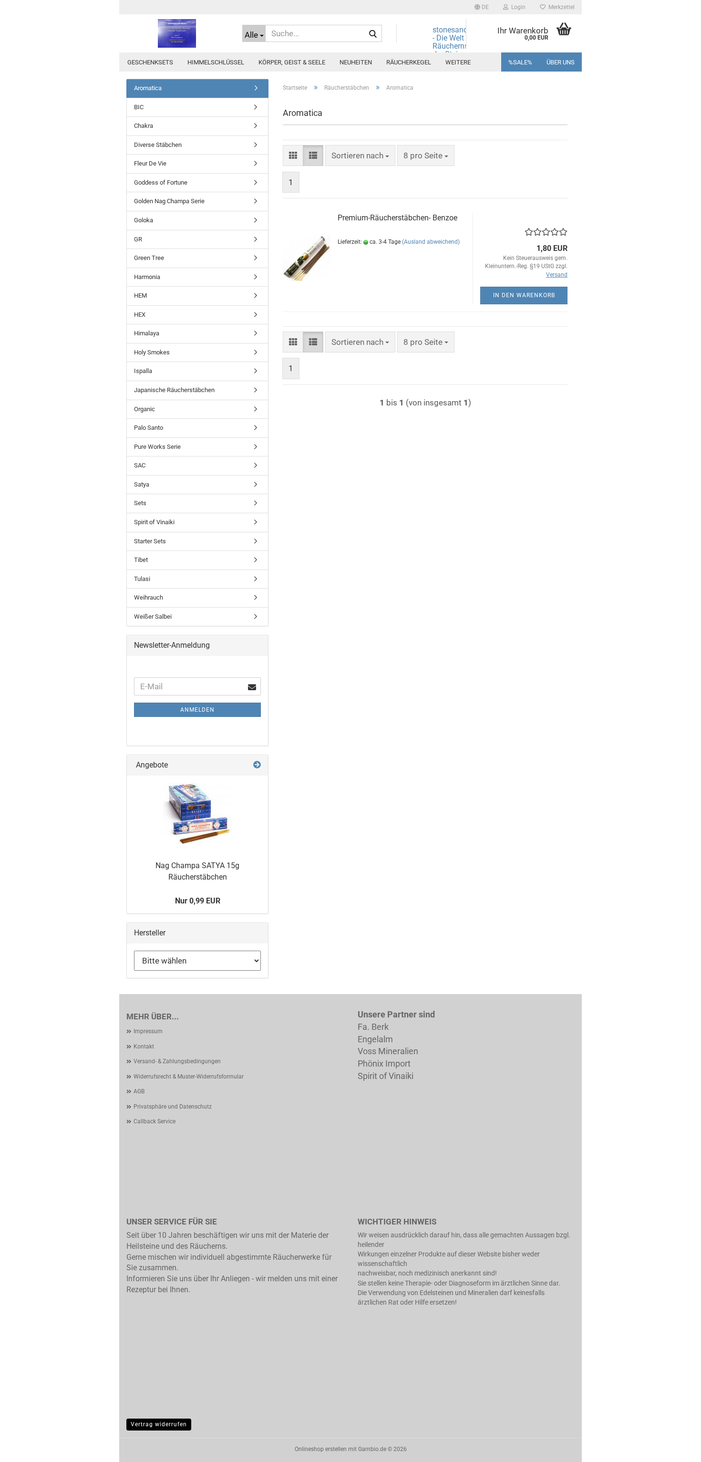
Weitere (458, 62)
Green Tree (149, 257)
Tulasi (142, 578)
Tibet (141, 559)
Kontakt (144, 1046)
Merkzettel (560, 7)
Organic (144, 409)
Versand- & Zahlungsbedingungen (177, 1061)
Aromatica (148, 88)
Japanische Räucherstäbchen (174, 390)
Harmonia (147, 276)
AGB (139, 1091)
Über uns (560, 62)
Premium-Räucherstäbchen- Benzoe (397, 217)
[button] (481, 7)
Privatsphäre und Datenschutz (173, 1106)
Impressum (148, 1031)
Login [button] (517, 7)
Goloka (143, 220)
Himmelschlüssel (215, 62)
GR (138, 239)
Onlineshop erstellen (321, 1449)
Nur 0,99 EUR (197, 900)
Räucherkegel (408, 62)
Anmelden (197, 709)
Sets (140, 503)
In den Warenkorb (524, 295)
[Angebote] (257, 765)
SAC (139, 465)
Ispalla (143, 370)
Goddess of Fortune (160, 182)
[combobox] (360, 155)
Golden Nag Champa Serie (169, 201)
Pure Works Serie (157, 446)
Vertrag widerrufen (159, 1424)
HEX (139, 314)
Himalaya (146, 333)
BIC (139, 107)
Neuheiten (356, 62)
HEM (140, 295)
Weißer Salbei (153, 616)
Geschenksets (150, 62)
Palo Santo (148, 427)
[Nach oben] (674, 1447)
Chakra (143, 125)
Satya (141, 484)
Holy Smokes (152, 352)
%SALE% (520, 62)
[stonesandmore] (177, 33)
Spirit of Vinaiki (154, 522)
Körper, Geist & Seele (291, 62)
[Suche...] (373, 33)
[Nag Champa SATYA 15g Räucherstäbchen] (197, 814)
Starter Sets (150, 541)
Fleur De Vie (150, 163)
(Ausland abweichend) (431, 241)
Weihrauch (148, 597)
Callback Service (154, 1121)
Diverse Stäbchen (158, 144)
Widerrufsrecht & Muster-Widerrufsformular (189, 1076)
